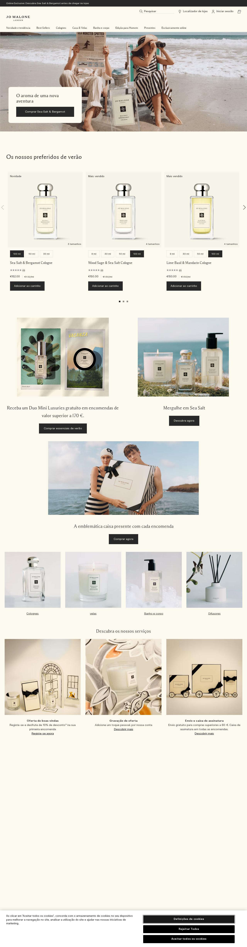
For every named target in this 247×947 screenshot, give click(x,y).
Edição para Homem (126, 28)
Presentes (149, 28)
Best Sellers (43, 28)
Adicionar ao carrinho (27, 286)
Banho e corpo (101, 28)
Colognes (61, 28)
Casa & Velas (79, 28)
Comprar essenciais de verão (63, 428)
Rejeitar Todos (189, 929)
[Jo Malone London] (18, 18)
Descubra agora (184, 421)
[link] (123, 81)
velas (93, 613)
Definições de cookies (189, 919)
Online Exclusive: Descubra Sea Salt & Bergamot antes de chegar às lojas (47, 3)
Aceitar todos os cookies (188, 939)
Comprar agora (123, 539)
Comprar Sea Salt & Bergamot (45, 112)
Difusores (214, 613)
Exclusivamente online (174, 28)
